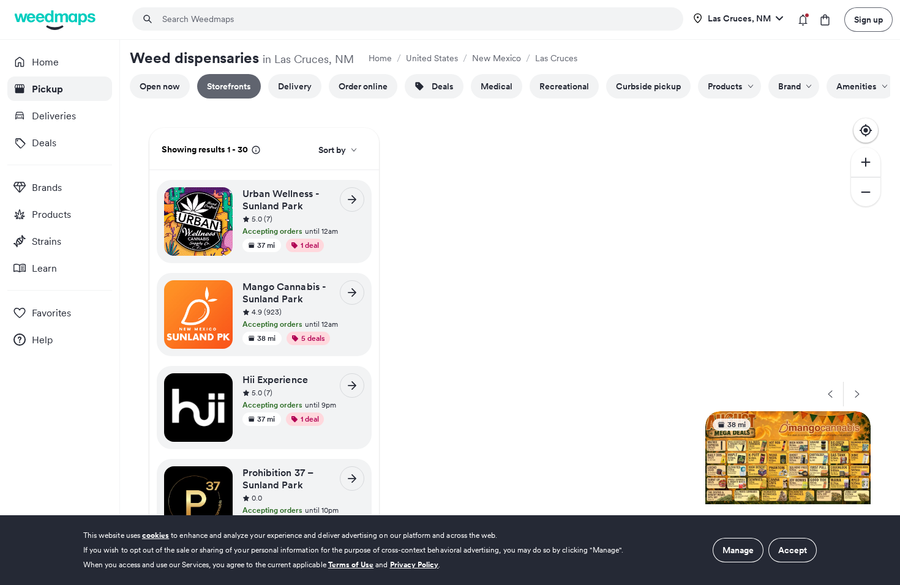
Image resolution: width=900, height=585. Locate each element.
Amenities (856, 86)
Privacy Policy (414, 564)
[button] (303, 219)
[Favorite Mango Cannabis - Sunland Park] (219, 293)
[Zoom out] (865, 191)
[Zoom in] (865, 162)
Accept (792, 550)
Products (725, 86)
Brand (789, 86)
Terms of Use (351, 564)
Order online (363, 86)
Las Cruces (556, 58)
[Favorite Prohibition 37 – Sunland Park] (219, 479)
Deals (443, 86)
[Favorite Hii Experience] (219, 386)
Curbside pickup (648, 86)
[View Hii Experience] (352, 385)
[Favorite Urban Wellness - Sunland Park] (219, 200)
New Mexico (496, 58)
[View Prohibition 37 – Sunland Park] (352, 478)
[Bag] (825, 20)
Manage (738, 550)
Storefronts (229, 86)
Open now (160, 86)
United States (432, 58)
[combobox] (415, 19)
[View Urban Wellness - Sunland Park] (352, 199)
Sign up (868, 19)
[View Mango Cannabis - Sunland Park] (352, 292)
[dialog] (450, 550)
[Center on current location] (865, 130)
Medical (496, 86)
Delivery (295, 86)
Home (380, 58)
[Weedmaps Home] (56, 20)
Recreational (564, 86)
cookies (155, 535)
